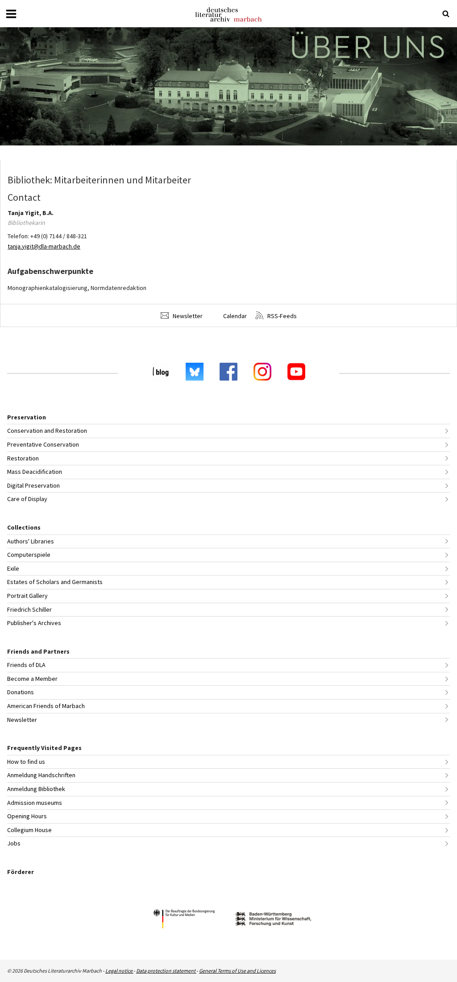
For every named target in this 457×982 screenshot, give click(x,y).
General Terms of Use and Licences (237, 970)
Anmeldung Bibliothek (36, 789)
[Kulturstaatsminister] (183, 920)
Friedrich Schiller (29, 609)
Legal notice (119, 970)
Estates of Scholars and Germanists (55, 582)
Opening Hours (27, 816)
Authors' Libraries (30, 541)
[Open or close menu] (11, 14)
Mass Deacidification (34, 472)
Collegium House (29, 830)
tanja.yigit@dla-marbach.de (44, 246)
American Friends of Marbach (46, 706)
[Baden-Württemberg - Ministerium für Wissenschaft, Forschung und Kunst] (273, 920)
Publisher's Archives (34, 623)
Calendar (234, 316)
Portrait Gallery (27, 596)
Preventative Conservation (43, 444)
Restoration (23, 458)
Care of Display (27, 499)
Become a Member (32, 679)
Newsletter (187, 316)
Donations (20, 692)
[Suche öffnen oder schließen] (446, 14)
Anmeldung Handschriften (41, 775)
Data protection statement (166, 970)
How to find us (26, 762)
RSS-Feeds (281, 316)
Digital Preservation (33, 485)
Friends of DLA (26, 665)
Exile (13, 568)
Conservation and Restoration (47, 431)
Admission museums (34, 803)
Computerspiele (28, 555)
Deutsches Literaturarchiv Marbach (228, 14)
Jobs (14, 843)
